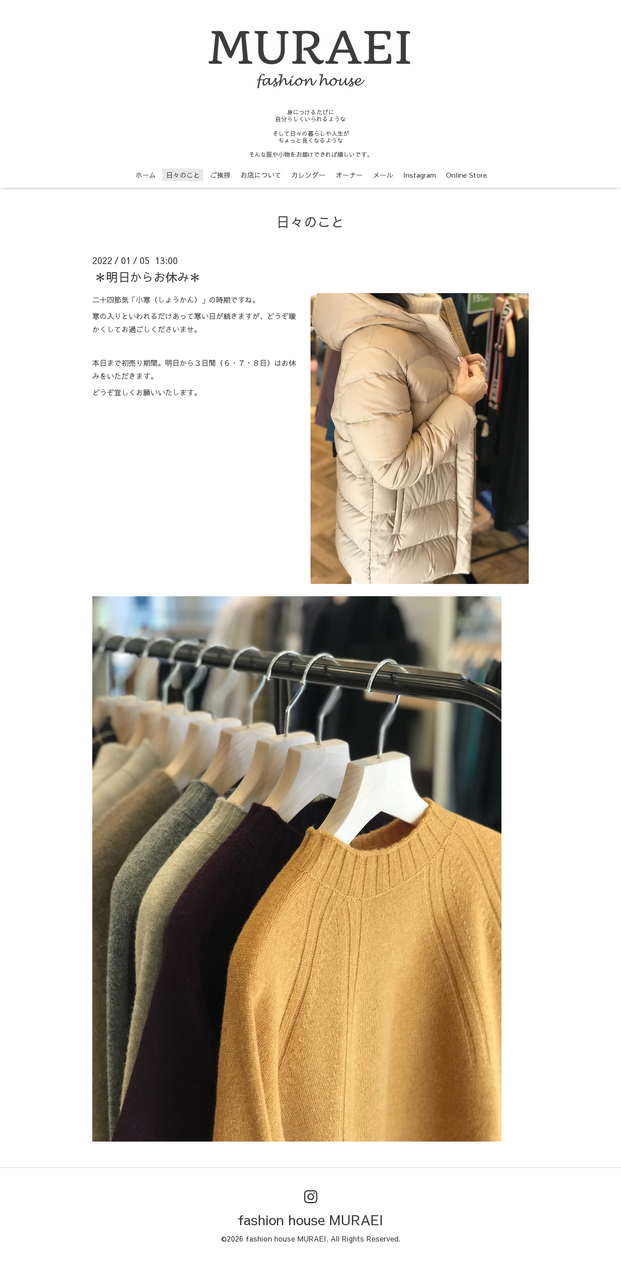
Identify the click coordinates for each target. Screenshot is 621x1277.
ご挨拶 (220, 175)
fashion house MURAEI (310, 1219)
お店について (260, 175)
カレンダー (308, 175)
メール (383, 175)
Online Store (466, 175)
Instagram (419, 175)
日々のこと (183, 175)
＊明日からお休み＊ (148, 276)
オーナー (349, 175)
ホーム (145, 175)
